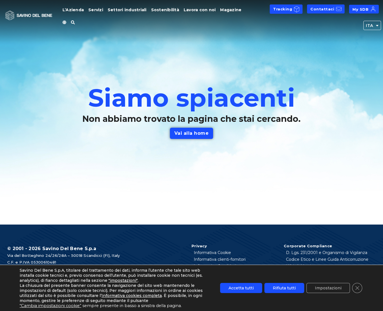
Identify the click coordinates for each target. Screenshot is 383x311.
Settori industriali (127, 9)
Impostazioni (328, 288)
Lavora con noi (200, 9)
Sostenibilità (165, 9)
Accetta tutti (241, 288)
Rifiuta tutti (284, 288)
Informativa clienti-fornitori (220, 259)
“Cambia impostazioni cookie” (50, 305)
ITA (369, 25)
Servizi (95, 9)
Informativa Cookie (212, 252)
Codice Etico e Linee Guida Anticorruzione (327, 259)
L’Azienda (73, 9)
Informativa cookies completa (131, 295)
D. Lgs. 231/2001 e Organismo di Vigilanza (326, 252)
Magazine (230, 9)
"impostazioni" (123, 280)
